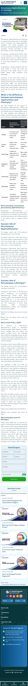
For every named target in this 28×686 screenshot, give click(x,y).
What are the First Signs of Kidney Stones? (13, 526)
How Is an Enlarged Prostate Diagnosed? (11, 575)
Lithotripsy (4, 288)
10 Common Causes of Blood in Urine (12, 551)
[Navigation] (25, 2)
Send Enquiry (14, 479)
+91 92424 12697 (9, 637)
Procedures (4, 617)
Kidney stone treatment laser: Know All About (13, 409)
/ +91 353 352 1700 (18, 637)
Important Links (6, 622)
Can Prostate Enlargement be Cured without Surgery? (12, 501)
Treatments (5, 612)
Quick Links (4, 608)
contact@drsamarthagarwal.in (13, 644)
